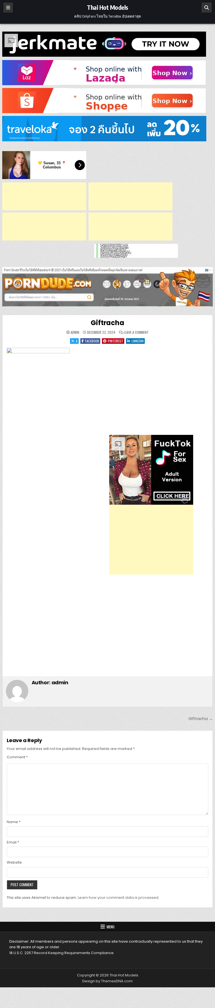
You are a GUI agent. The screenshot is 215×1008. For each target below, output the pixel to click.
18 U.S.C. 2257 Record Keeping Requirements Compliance (61, 952)
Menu (110, 927)
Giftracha (107, 322)
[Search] (206, 7)
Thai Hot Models (107, 7)
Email (13, 842)
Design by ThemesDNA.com (107, 981)
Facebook (92, 341)
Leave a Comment (136, 332)
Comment (17, 757)
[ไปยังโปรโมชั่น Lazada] (107, 72)
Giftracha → (200, 718)
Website (14, 862)
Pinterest (115, 341)
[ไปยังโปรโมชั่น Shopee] (107, 100)
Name (13, 821)
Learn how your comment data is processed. (118, 897)
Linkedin (138, 341)
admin (75, 332)
